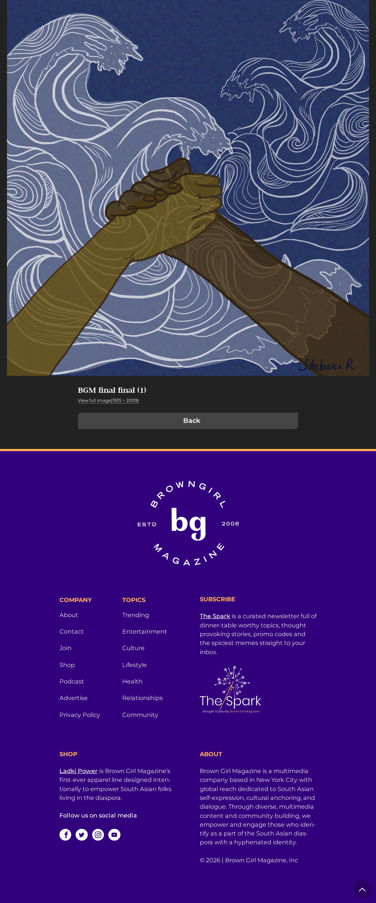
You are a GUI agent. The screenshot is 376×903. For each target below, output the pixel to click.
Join (65, 648)
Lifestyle (134, 664)
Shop (67, 664)
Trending (135, 615)
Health (132, 681)
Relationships (142, 697)
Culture (133, 648)
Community (140, 714)
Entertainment (144, 631)
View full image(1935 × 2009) (108, 400)
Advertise (73, 697)
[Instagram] (98, 835)
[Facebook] (65, 835)
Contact (71, 631)
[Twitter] (81, 835)
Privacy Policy (79, 714)
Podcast (71, 681)
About (68, 615)
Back (191, 421)
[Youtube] (114, 835)
